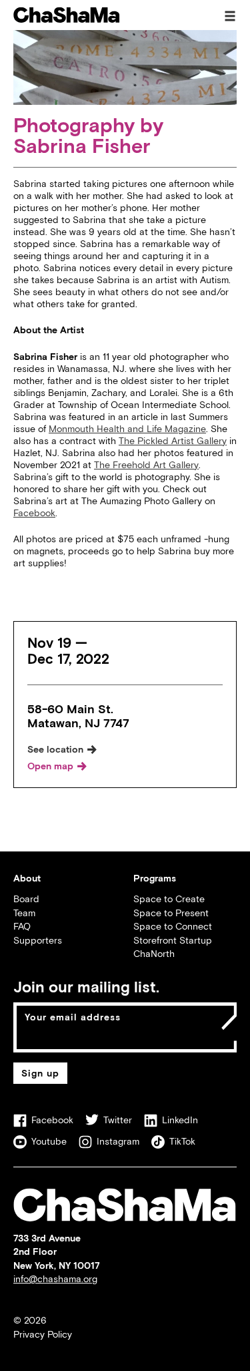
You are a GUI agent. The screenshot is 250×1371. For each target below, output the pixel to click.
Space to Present (171, 912)
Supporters (37, 940)
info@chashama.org (55, 1278)
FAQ (22, 926)
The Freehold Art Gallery (146, 464)
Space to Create (169, 898)
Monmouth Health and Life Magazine (127, 428)
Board (26, 898)
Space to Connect (172, 926)
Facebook (34, 512)
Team (24, 912)
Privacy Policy (42, 1334)
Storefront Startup (172, 940)
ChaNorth (154, 953)
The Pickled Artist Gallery (173, 440)
